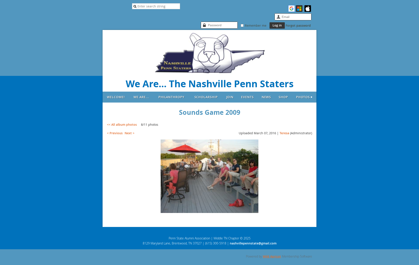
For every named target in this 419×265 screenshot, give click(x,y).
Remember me (255, 25)
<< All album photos (122, 124)
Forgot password (298, 25)
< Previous (115, 133)
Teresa (284, 133)
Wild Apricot (272, 256)
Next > (129, 133)
